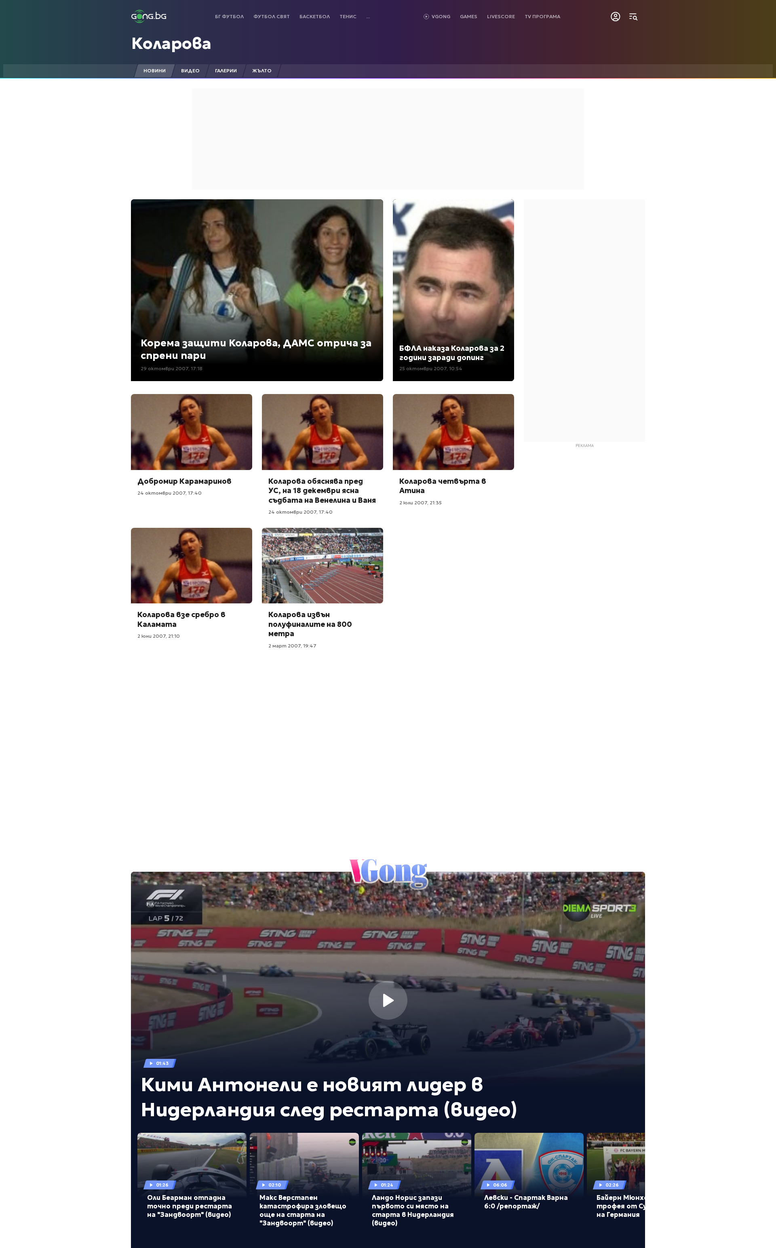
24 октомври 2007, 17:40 (169, 493)
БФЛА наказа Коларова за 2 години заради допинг (451, 353)
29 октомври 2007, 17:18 (171, 368)
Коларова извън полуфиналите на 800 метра (310, 624)
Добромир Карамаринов (184, 481)
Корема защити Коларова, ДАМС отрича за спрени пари (256, 349)
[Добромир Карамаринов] (191, 432)
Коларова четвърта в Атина (442, 485)
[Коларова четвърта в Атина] (453, 432)
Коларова (171, 43)
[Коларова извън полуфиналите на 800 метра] (322, 566)
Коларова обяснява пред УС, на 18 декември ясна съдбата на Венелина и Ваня (322, 490)
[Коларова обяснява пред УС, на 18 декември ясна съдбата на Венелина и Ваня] (322, 432)
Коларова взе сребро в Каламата (181, 619)
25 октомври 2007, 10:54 (430, 368)
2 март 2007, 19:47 (292, 646)
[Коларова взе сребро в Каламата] (191, 566)
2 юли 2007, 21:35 (420, 503)
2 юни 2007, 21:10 (158, 636)
